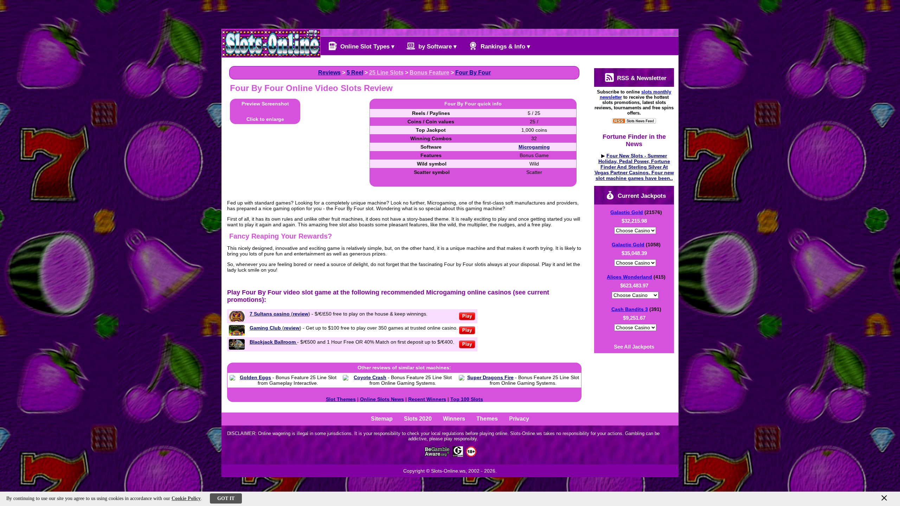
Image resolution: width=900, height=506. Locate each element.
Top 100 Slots (466, 399)
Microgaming (534, 147)
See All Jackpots (634, 347)
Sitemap (382, 419)
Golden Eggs (255, 377)
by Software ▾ (437, 46)
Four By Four (473, 73)
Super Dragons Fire (490, 377)
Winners (454, 419)
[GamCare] (457, 455)
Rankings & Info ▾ (504, 46)
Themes (487, 419)
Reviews (329, 73)
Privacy (519, 419)
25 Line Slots (386, 73)
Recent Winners (427, 399)
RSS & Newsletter (641, 78)
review (300, 314)
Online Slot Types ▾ (366, 46)
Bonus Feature (429, 73)
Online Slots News (382, 399)
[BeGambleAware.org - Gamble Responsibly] (437, 455)
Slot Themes (341, 399)
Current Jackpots (641, 196)
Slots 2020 (418, 419)
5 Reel (355, 73)
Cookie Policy (186, 498)
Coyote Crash (370, 377)
